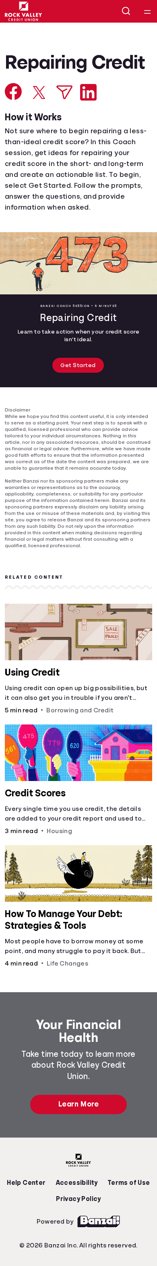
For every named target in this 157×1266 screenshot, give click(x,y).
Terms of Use (126, 1198)
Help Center (28, 1198)
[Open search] (126, 11)
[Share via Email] (64, 114)
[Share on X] (39, 114)
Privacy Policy (78, 1214)
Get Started (78, 387)
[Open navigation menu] (147, 11)
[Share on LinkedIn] (88, 113)
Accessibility (76, 1198)
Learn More (78, 1120)
